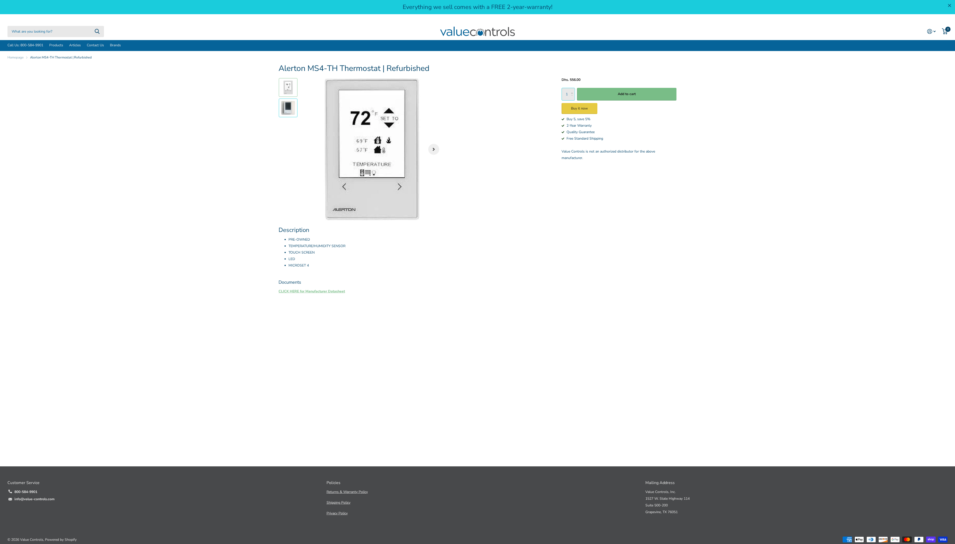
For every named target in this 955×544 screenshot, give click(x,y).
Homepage (15, 57)
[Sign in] (931, 31)
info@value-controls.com (34, 499)
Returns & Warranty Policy (347, 492)
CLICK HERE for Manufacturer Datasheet (312, 291)
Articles (75, 45)
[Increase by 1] (573, 89)
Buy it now (579, 108)
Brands (115, 45)
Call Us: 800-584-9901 (25, 45)
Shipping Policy (338, 502)
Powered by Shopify (61, 539)
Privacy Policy (337, 513)
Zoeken (97, 31)
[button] (433, 149)
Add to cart (627, 94)
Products (56, 45)
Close (949, 5)
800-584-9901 (25, 492)
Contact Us (95, 45)
